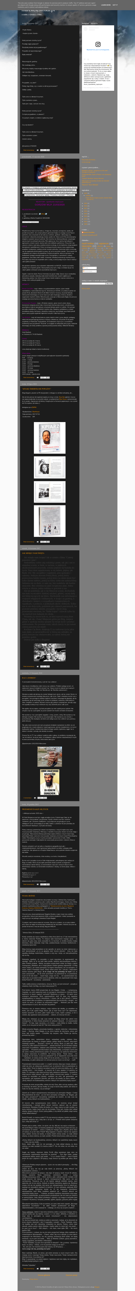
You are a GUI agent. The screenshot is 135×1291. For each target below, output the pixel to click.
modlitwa (110, 248)
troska (101, 257)
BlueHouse (36, 411)
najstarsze (104, 243)
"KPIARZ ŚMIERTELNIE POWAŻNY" (36, 389)
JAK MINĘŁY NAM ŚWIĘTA (33, 553)
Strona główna (44, 1275)
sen (89, 257)
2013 (86, 219)
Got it (115, 5)
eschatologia (94, 254)
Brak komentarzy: (29, 150)
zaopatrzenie (85, 259)
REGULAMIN (86, 288)
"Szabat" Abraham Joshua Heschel (93, 178)
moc (104, 248)
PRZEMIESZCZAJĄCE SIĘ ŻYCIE (35, 809)
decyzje (99, 248)
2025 (86, 193)
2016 (86, 211)
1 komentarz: (28, 798)
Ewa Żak (62, 397)
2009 (86, 224)
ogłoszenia (92, 250)
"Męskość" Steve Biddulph (90, 185)
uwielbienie (92, 252)
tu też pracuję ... (87, 162)
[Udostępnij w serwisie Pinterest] (49, 150)
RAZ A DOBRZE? (29, 678)
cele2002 (108, 252)
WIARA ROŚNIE (28, 896)
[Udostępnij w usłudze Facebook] (47, 150)
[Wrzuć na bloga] (43, 150)
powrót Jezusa (107, 255)
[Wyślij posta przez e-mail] (37, 150)
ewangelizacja (102, 254)
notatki (85, 250)
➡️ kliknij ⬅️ (43, 214)
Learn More (106, 5)
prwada (100, 250)
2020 (86, 203)
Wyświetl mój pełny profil (89, 235)
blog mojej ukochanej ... (89, 159)
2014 (86, 216)
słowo (108, 246)
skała (95, 257)
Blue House (63, 399)
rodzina (83, 257)
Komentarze (88, 271)
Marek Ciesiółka (104, 87)
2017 (86, 208)
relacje (83, 252)
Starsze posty (71, 1275)
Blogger (97, 1287)
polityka (100, 255)
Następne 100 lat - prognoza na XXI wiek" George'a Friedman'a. (95, 171)
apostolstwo (100, 252)
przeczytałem (107, 250)
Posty (86, 268)
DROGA (100, 246)
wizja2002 (108, 257)
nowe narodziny (92, 255)
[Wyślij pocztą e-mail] (41, 150)
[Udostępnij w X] (45, 150)
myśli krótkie (88, 243)
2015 (86, 213)
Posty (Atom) (34, 1279)
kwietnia (88, 195)
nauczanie (87, 246)
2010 (86, 221)
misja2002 (84, 255)
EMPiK (34, 407)
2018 (86, 206)
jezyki (109, 254)
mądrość (84, 248)
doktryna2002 (85, 254)
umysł (92, 248)
